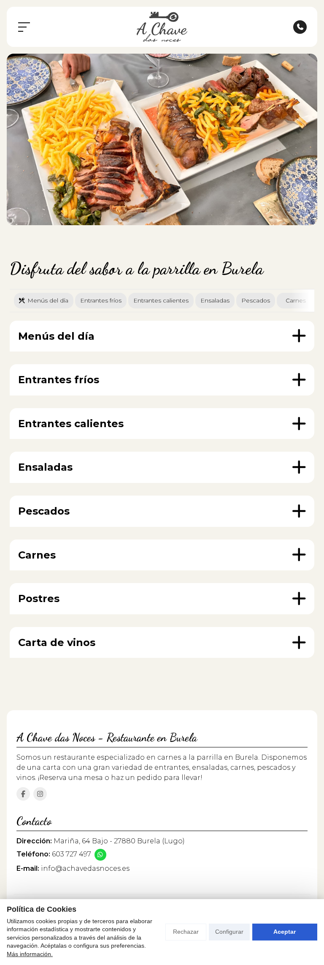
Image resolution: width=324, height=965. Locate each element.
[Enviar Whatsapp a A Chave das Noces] (100, 855)
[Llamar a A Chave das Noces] (300, 27)
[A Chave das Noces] (162, 27)
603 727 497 (71, 854)
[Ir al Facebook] (23, 794)
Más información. (30, 954)
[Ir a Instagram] (40, 794)
